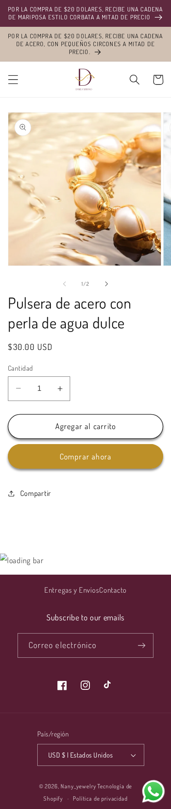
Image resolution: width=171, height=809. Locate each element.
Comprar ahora (86, 456)
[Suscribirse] (141, 645)
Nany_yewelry (78, 786)
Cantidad (20, 368)
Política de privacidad (100, 798)
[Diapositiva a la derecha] (106, 283)
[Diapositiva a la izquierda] (64, 283)
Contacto (113, 589)
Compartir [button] (35, 493)
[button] (13, 79)
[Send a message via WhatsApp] (153, 791)
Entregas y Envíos (71, 589)
